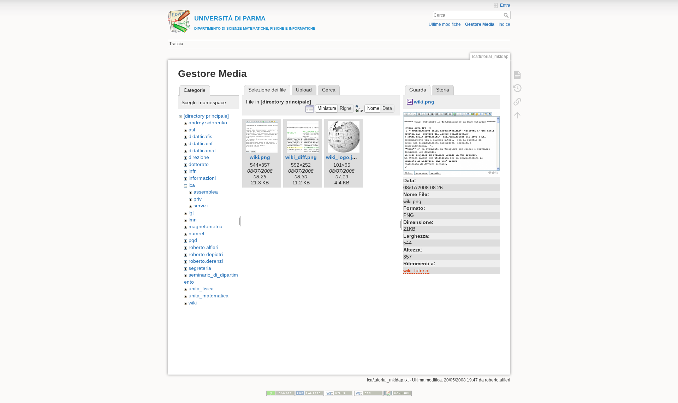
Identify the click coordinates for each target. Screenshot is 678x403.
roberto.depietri (206, 254)
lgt (191, 212)
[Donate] (280, 392)
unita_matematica (208, 295)
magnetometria (205, 226)
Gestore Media (479, 24)
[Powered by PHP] (310, 392)
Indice (504, 24)
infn (193, 171)
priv (198, 199)
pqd (193, 240)
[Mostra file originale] (451, 143)
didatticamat (202, 150)
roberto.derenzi (206, 261)
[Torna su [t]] (517, 115)
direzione (199, 157)
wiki (193, 303)
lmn (193, 220)
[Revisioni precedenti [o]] (517, 88)
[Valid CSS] (368, 392)
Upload (304, 90)
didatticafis (200, 136)
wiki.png (260, 157)
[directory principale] (206, 116)
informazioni (202, 178)
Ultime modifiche (445, 24)
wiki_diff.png (301, 157)
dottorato (199, 164)
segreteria (200, 268)
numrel (196, 233)
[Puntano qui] (517, 101)
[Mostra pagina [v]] (517, 75)
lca (192, 185)
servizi (201, 205)
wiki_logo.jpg (342, 157)
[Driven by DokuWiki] (397, 392)
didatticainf (201, 143)
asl (192, 129)
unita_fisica (201, 288)
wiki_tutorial (416, 270)
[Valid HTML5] (339, 392)
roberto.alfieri (203, 247)
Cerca (507, 15)
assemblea (206, 192)
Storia (442, 90)
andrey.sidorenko (208, 122)
